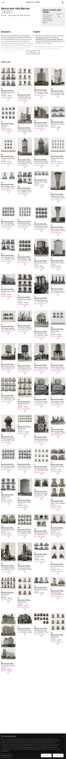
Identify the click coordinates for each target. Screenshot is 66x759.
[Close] (63, 736)
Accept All (46, 755)
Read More (33, 52)
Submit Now (58, 15)
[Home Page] (33, 2)
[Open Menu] (4, 2)
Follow (8, 12)
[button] (8, 84)
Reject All (58, 755)
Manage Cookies (7, 755)
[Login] (63, 2)
